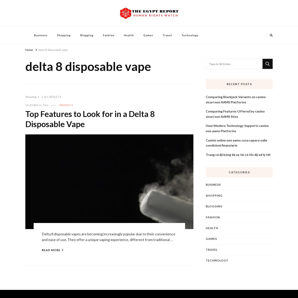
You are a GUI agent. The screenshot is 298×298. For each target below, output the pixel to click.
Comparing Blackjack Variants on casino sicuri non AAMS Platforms (236, 99)
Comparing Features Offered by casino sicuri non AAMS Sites (235, 113)
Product (66, 105)
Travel (167, 35)
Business (40, 35)
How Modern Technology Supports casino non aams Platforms (237, 128)
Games (148, 35)
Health (129, 35)
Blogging (86, 35)
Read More (51, 250)
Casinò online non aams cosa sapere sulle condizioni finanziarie (236, 142)
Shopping (64, 35)
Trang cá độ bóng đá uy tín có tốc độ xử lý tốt (238, 155)
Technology (189, 35)
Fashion (108, 35)
